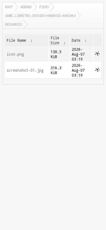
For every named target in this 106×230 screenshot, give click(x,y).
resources (13, 24)
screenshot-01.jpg (25, 70)
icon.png (15, 54)
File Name (16, 40)
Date (76, 40)
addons (26, 7)
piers (44, 7)
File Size (55, 40)
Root (9, 7)
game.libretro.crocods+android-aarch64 (40, 15)
